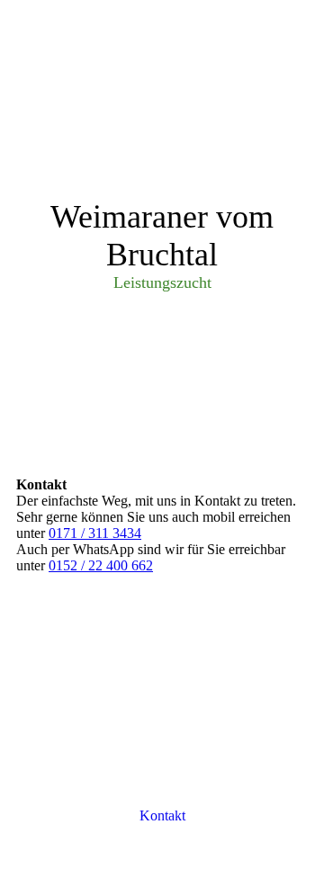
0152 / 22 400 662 (101, 565)
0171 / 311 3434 (95, 533)
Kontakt (162, 815)
